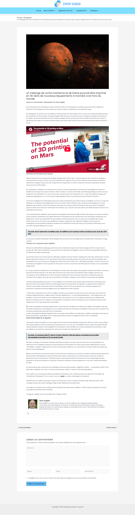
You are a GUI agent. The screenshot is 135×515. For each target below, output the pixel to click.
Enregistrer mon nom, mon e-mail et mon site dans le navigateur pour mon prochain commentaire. (62, 478)
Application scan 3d (65, 11)
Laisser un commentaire (34, 102)
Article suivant (112, 427)
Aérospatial (48, 102)
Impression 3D (81, 11)
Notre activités (49, 11)
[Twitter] (28, 413)
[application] (55, 10)
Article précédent (24, 427)
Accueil (38, 11)
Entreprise (93, 11)
